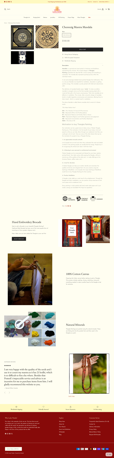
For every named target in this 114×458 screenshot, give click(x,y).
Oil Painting (61, 17)
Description (65, 65)
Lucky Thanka (11, 453)
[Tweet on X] (66, 206)
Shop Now (62, 421)
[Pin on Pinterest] (70, 206)
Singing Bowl (36, 17)
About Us (90, 1)
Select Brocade (19, 239)
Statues (45, 17)
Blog (60, 434)
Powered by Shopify (19, 453)
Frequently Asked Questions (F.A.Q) (99, 421)
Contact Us (95, 1)
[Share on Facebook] (68, 206)
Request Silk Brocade (95, 434)
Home (5, 23)
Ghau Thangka (81, 17)
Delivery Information (94, 427)
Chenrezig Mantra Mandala (14, 23)
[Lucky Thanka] (57, 9)
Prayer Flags (71, 17)
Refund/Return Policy (95, 432)
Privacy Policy (93, 429)
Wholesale (62, 432)
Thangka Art (27, 17)
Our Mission (62, 427)
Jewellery (52, 17)
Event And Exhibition (64, 429)
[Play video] (22, 57)
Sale (89, 17)
